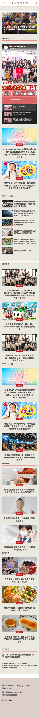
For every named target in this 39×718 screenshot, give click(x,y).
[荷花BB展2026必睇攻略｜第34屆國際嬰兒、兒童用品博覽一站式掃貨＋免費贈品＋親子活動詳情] (19, 170)
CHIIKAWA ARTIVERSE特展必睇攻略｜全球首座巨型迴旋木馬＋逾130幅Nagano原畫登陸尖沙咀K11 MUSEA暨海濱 (19, 153)
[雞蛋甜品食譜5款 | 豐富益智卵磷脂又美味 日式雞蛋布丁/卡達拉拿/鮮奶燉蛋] (19, 623)
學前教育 (19, 319)
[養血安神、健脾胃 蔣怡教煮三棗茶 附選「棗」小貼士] (19, 566)
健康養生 (6, 463)
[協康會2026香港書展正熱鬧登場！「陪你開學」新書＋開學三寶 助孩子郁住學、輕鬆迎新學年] (7, 241)
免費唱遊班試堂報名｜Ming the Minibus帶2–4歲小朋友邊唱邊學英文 (19, 326)
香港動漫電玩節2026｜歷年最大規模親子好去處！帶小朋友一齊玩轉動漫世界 (25, 222)
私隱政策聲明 (7, 700)
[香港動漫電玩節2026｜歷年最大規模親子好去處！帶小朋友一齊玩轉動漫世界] (7, 222)
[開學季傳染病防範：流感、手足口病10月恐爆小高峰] (19, 534)
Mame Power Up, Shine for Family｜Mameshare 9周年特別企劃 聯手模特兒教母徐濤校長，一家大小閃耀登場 (19, 294)
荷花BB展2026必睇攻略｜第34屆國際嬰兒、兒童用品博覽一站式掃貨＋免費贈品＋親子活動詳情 (19, 185)
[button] (36, 3)
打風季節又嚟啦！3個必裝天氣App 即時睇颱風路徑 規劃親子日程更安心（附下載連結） (25, 213)
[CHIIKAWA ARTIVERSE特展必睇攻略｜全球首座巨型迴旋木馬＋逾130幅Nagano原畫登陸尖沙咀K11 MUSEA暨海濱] (19, 136)
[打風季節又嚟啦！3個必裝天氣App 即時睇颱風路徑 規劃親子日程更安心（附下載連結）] (7, 213)
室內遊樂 (19, 145)
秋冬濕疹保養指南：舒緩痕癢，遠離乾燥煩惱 (19, 519)
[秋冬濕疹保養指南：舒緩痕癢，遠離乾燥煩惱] (19, 505)
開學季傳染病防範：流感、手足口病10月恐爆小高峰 (19, 548)
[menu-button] (4, 3)
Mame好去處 (7, 363)
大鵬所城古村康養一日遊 (22, 251)
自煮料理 (6, 552)
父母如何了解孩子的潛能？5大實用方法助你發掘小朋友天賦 (25, 232)
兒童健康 (19, 485)
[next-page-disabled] (7, 672)
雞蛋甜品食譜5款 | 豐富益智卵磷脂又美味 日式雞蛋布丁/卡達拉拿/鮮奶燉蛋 (19, 639)
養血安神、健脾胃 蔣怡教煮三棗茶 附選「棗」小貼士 (19, 580)
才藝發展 (19, 286)
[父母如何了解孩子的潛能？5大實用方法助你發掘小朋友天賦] (7, 232)
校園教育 (6, 264)
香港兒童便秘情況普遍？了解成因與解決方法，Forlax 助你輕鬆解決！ (19, 490)
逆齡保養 (19, 514)
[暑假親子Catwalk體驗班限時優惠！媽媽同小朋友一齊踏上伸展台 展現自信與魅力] (7, 203)
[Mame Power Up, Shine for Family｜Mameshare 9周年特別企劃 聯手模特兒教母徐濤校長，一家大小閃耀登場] (19, 277)
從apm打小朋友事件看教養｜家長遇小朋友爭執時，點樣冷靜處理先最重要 (19, 29)
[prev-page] (3, 672)
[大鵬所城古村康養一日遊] (7, 250)
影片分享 (6, 38)
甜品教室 (19, 632)
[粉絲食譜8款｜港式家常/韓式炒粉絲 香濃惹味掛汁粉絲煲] (19, 594)
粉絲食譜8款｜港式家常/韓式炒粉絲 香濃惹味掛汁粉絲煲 (19, 609)
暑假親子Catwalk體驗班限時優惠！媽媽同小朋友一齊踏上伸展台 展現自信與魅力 (24, 204)
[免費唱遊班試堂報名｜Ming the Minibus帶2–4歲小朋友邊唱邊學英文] (19, 311)
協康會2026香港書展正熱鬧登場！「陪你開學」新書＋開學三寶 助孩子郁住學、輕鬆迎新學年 (25, 241)
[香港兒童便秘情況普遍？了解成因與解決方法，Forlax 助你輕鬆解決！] (19, 476)
